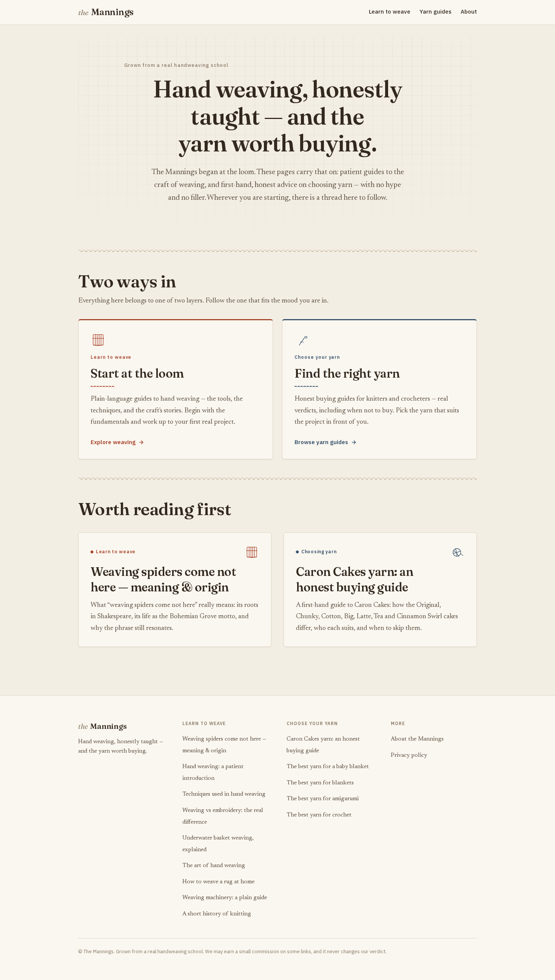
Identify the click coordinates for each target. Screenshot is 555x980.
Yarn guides (435, 11)
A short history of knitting (216, 914)
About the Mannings (417, 739)
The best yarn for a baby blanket (328, 767)
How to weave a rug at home (218, 882)
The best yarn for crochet (319, 815)
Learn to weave (389, 11)
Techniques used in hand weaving (223, 794)
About (469, 11)
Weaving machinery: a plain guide (224, 898)
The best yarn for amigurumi (323, 799)
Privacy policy (409, 755)
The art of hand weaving (213, 866)
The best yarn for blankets (320, 783)
